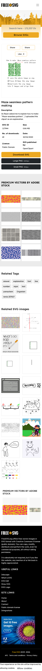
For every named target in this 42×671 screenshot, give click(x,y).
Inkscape (5, 575)
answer (6, 281)
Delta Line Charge (31, 327)
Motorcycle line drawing (31, 390)
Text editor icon (10, 390)
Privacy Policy (32, 655)
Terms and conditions (17, 655)
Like (21, 54)
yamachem (8, 291)
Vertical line (30, 370)
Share (12, 47)
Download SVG (21, 154)
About (4, 601)
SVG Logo (5, 587)
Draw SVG (5, 584)
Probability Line (10, 411)
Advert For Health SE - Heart (10, 347)
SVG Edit (5, 581)
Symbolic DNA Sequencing (10, 474)
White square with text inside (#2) (10, 368)
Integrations (6, 610)
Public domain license (10, 607)
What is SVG (6, 578)
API (6, 655)
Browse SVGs (21, 35)
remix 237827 (9, 297)
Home (4, 598)
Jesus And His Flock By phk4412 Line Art (10, 429)
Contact (4, 604)
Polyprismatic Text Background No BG (10, 324)
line (36, 281)
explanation (18, 281)
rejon (16, 286)
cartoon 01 (8, 454)
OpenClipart (28, 148)
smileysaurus (30, 454)
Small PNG (21, 167)
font (29, 281)
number (6, 286)
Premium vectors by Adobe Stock (20, 184)
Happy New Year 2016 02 (31, 432)
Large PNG (21, 161)
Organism (21, 291)
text (23, 286)
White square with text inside (31, 348)
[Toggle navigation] (38, 5)
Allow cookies (24, 668)
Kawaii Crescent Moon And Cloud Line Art (31, 408)
